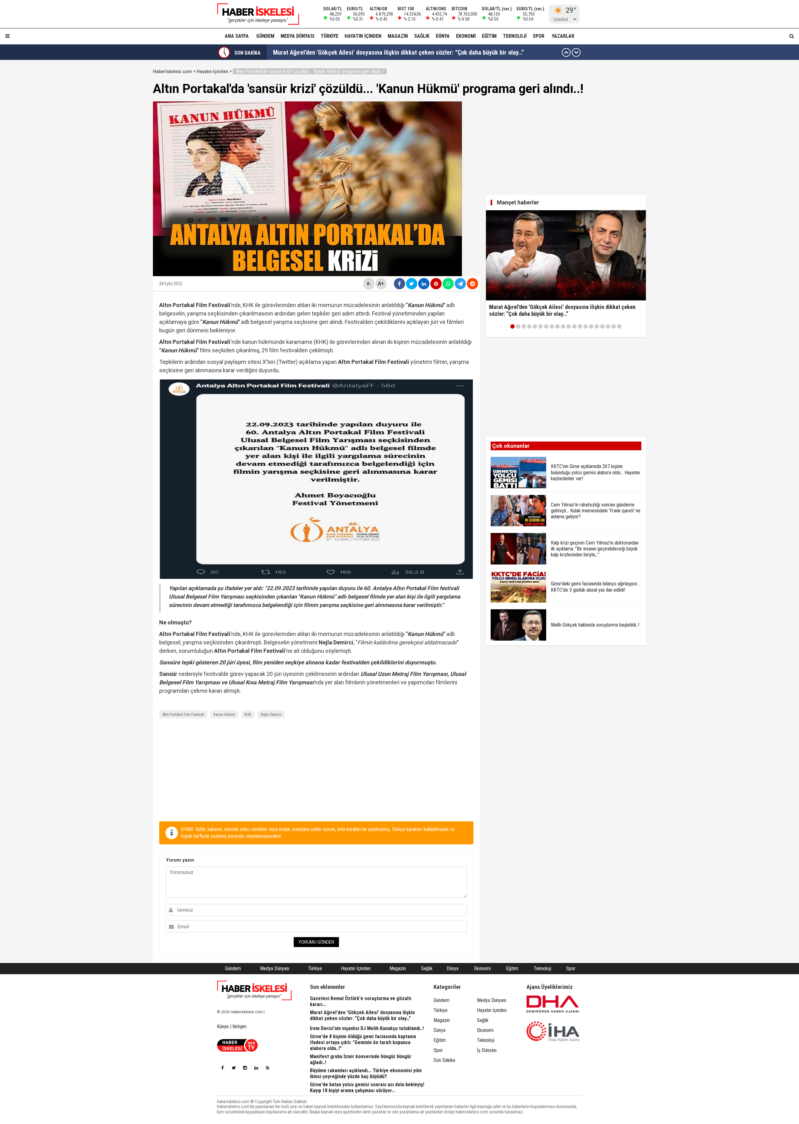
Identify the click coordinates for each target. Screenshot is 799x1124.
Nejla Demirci (271, 714)
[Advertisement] (123, 159)
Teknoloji (515, 36)
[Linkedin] (256, 1067)
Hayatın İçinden (363, 36)
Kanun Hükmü (224, 714)
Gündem (265, 36)
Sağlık (421, 36)
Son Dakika (444, 1060)
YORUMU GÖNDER (316, 942)
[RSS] (267, 1067)
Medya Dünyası (297, 36)
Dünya (443, 36)
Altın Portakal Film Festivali (183, 714)
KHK (247, 714)
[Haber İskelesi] (254, 990)
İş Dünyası (487, 1050)
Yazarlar (563, 36)
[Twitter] (233, 1067)
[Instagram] (245, 1067)
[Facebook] (222, 1067)
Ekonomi (466, 36)
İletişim (240, 1026)
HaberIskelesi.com (172, 71)
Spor (538, 36)
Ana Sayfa (237, 36)
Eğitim (489, 36)
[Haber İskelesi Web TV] (237, 1050)
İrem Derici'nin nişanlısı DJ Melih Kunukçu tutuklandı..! (343, 52)
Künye (223, 1026)
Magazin (398, 36)
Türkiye (329, 36)
